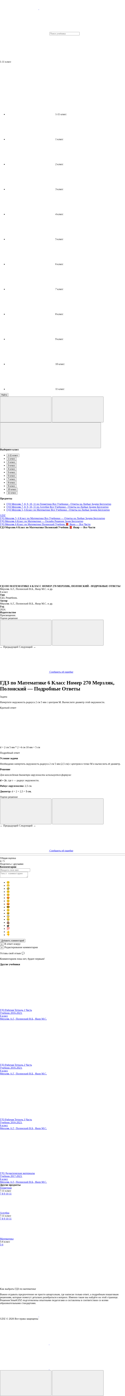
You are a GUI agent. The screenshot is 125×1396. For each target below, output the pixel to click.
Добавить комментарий (12, 940)
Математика (7, 1238)
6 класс (11, 476)
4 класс (11, 469)
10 (7, 1193)
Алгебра (4, 1212)
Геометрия (6, 1187)
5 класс (11, 472)
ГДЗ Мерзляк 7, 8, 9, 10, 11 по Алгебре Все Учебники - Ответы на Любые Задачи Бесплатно (58, 507)
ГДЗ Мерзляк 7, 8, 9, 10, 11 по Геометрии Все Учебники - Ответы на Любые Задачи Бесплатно (59, 504)
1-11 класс (13, 455)
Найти (4, 395)
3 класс (11, 465)
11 (10, 1193)
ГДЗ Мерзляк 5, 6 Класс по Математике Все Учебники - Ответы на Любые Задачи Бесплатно (58, 509)
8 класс (11, 482)
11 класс (12, 493)
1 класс (11, 459)
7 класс (11, 479)
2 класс (11, 462)
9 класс (11, 486)
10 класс (12, 489)
